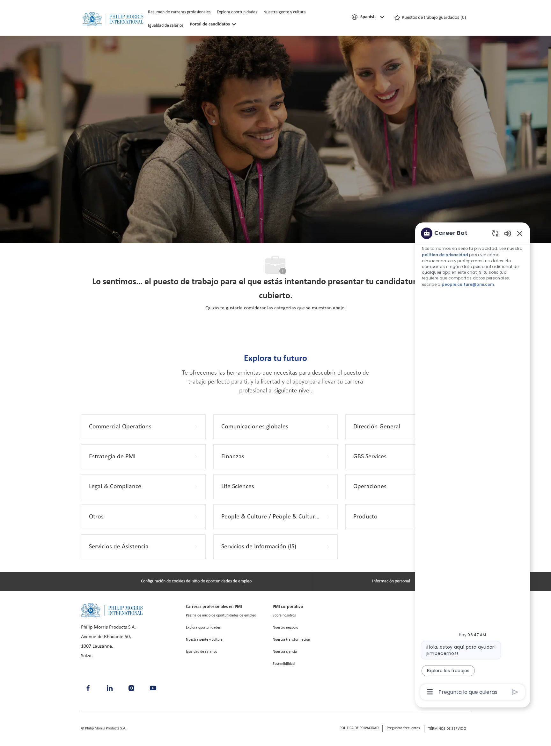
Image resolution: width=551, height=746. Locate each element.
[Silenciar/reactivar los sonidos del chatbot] (507, 233)
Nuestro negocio (285, 628)
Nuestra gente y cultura (284, 12)
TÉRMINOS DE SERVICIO (447, 729)
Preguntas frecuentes (403, 728)
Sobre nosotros (284, 615)
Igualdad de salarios (165, 25)
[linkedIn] (110, 688)
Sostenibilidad (284, 664)
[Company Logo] (113, 19)
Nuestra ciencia (285, 652)
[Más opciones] (430, 692)
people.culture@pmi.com (468, 284)
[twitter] (153, 688)
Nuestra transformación (291, 640)
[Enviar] (515, 692)
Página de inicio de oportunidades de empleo (221, 615)
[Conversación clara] (495, 233)
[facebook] (88, 688)
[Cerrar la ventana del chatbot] (520, 233)
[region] (472, 462)
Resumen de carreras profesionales (179, 12)
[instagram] (131, 688)
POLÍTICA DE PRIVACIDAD (359, 728)
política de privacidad (445, 254)
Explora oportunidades (237, 12)
